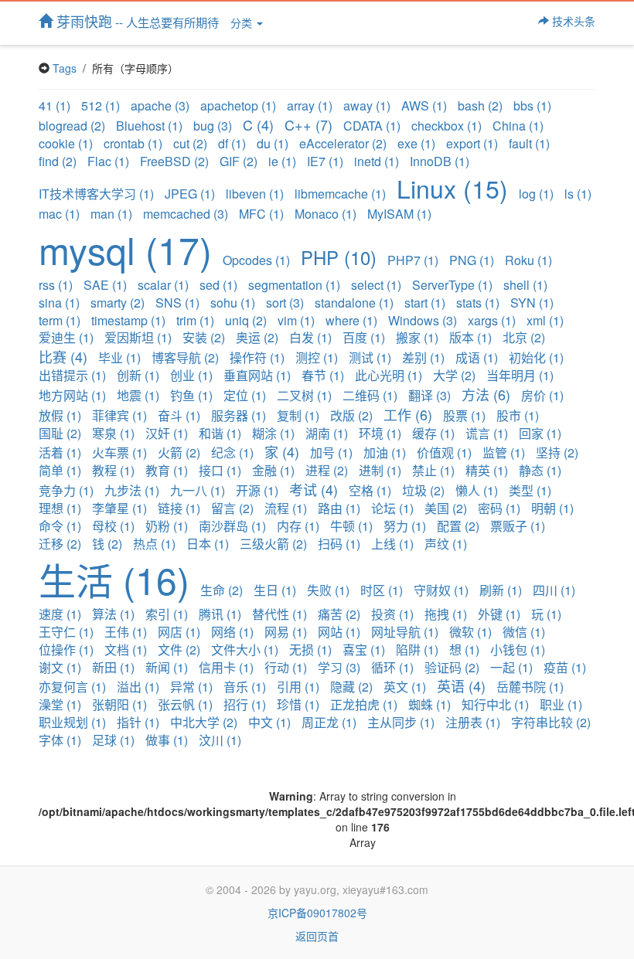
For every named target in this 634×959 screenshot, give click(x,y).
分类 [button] (242, 22)
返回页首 (317, 936)
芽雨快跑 (136, 21)
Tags (65, 68)
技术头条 (572, 21)
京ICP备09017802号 (317, 912)
